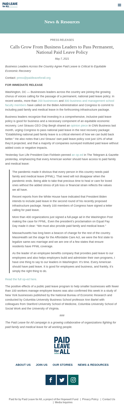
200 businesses (48, 100)
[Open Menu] (119, 5)
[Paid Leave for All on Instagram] (73, 380)
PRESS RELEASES (62, 40)
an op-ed (77, 154)
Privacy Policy (90, 399)
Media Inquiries (63, 402)
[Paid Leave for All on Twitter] (62, 380)
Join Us (41, 364)
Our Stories (63, 364)
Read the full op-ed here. (21, 279)
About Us (23, 364)
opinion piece (79, 125)
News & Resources (62, 21)
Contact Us (108, 399)
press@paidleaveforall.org (34, 77)
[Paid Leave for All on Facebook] (51, 380)
